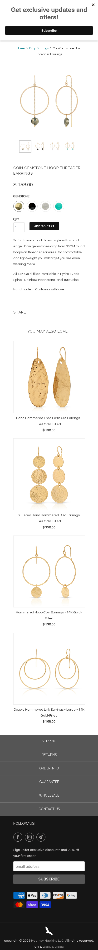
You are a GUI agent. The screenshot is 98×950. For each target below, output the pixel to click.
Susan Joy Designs (53, 947)
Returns (49, 754)
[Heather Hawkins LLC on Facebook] (18, 837)
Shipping (49, 741)
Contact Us (49, 809)
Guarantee (49, 781)
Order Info (49, 768)
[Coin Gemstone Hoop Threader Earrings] (49, 101)
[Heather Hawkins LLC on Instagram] (30, 837)
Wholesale (49, 795)
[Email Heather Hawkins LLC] (41, 837)
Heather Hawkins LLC (47, 940)
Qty (16, 219)
